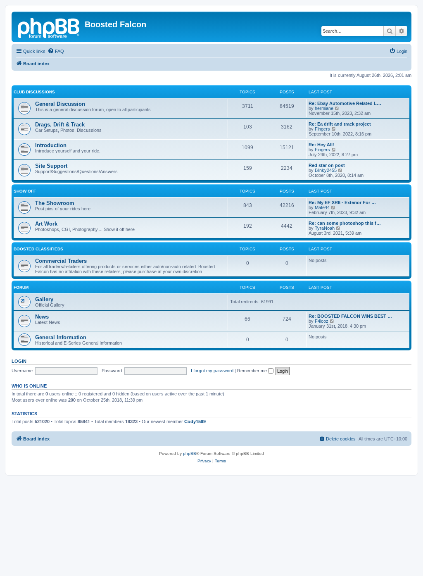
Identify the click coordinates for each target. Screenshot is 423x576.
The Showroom (54, 203)
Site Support (51, 166)
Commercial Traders (61, 261)
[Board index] (49, 27)
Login (19, 361)
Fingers (322, 128)
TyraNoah (325, 228)
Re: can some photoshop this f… (345, 223)
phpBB (189, 453)
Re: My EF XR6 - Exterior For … (342, 202)
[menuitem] (56, 51)
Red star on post (327, 165)
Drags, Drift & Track (60, 124)
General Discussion (60, 104)
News (42, 317)
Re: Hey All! (321, 144)
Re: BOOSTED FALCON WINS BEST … (350, 316)
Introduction (51, 145)
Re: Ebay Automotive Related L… (345, 103)
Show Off (25, 191)
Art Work (46, 224)
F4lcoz (321, 321)
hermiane (324, 108)
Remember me (252, 370)
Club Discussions (34, 92)
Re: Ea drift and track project (340, 123)
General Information (60, 337)
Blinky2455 (326, 170)
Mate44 (322, 207)
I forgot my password (212, 370)
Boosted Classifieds (38, 249)
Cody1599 (195, 421)
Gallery (44, 299)
